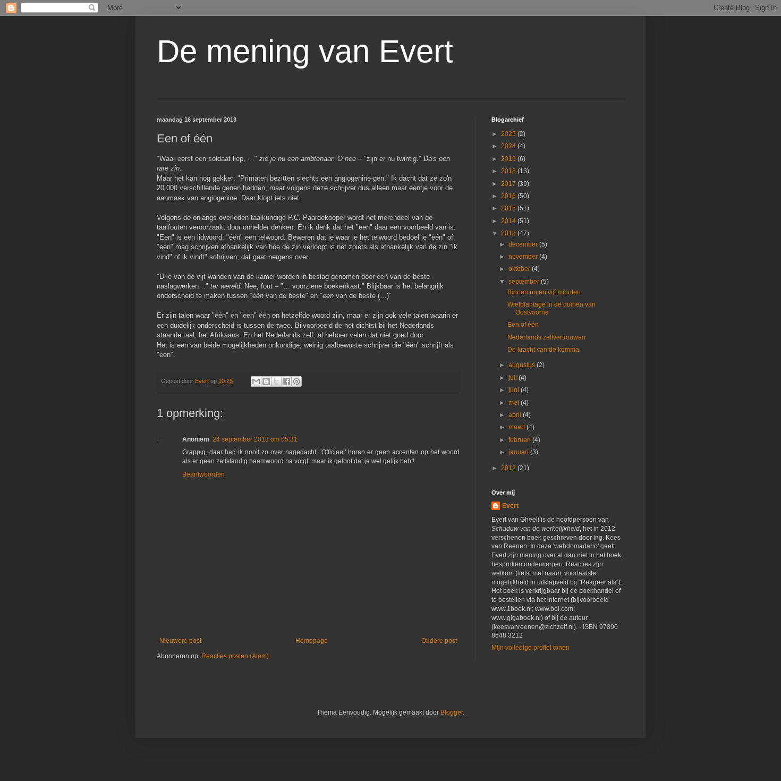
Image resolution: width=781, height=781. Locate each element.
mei (514, 402)
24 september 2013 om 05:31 (255, 439)
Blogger (451, 712)
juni (514, 390)
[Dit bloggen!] (266, 381)
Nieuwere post (180, 640)
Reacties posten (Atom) (235, 656)
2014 (509, 221)
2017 (509, 184)
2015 (509, 208)
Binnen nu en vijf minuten (544, 292)
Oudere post (439, 640)
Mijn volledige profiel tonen (530, 647)
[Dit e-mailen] (256, 381)
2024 (509, 146)
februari (520, 440)
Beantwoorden (203, 474)
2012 (509, 468)
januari (519, 452)
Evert (510, 506)
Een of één (523, 324)
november (523, 256)
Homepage (311, 640)
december (523, 244)
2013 (509, 233)
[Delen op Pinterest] (296, 381)
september (524, 281)
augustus (522, 365)
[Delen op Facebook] (286, 381)
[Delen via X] (276, 381)
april (515, 415)
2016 (509, 196)
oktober (520, 269)
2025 (509, 134)
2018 (509, 171)
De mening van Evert (305, 51)
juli (513, 377)
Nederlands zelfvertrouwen (546, 337)
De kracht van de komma (543, 349)
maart (517, 427)
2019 (509, 159)
